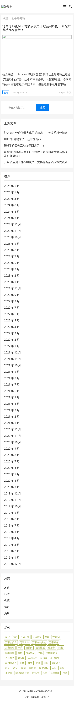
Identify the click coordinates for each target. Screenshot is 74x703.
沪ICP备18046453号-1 (44, 691)
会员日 (29, 647)
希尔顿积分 (56, 657)
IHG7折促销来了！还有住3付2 (22, 139)
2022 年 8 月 (11, 301)
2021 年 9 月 (11, 372)
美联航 (32, 668)
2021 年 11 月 (12, 359)
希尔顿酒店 (11, 662)
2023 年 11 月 (12, 231)
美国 (23, 668)
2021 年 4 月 (11, 404)
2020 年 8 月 (11, 455)
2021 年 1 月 (11, 423)
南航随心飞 (51, 652)
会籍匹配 (40, 647)
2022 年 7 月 (11, 307)
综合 (7, 607)
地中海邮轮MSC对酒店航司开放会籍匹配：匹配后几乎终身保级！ (36, 28)
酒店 (7, 613)
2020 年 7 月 (11, 461)
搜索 (42, 107)
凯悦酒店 (9, 652)
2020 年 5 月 (11, 474)
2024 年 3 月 (11, 218)
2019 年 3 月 (11, 545)
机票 (7, 600)
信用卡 (51, 647)
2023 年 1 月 (11, 282)
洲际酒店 (56, 662)
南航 (40, 652)
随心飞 (35, 673)
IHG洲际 (25, 637)
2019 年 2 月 (11, 551)
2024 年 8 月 (11, 205)
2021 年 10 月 (12, 365)
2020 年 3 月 (11, 487)
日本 (22, 662)
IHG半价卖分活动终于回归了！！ (24, 145)
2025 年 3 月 (11, 199)
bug (7, 637)
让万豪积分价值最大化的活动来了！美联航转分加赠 (35, 133)
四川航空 (32, 657)
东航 (20, 647)
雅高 (45, 673)
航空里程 (43, 668)
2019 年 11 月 (12, 500)
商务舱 (21, 657)
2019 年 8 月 (11, 519)
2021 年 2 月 (11, 416)
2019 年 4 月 (11, 538)
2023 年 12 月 (12, 224)
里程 (62, 668)
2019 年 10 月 (12, 506)
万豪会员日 (11, 642)
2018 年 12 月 (12, 564)
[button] (64, 7)
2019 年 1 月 (11, 557)
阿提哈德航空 (22, 673)
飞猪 (65, 673)
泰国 (38, 662)
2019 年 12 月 (12, 493)
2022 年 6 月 (11, 314)
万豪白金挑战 (39, 642)
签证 (15, 668)
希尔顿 (43, 657)
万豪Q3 (56, 637)
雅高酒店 (54, 673)
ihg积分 (37, 637)
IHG (15, 637)
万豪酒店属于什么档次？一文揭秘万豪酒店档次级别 (35, 162)
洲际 (46, 662)
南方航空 (30, 652)
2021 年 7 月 (11, 384)
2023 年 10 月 (12, 237)
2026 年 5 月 (11, 192)
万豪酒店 (9, 647)
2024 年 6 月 (11, 211)
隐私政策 (35, 697)
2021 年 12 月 (12, 352)
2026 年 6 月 (11, 186)
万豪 (47, 637)
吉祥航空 (9, 657)
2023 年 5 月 (11, 263)
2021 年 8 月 (11, 378)
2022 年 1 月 (11, 346)
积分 (7, 668)
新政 (7, 594)
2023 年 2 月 (11, 275)
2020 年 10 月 (12, 442)
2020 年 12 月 (12, 429)
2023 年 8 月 (11, 250)
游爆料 (30, 691)
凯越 (20, 652)
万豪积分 (53, 642)
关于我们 (45, 697)
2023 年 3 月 (11, 269)
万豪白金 (24, 642)
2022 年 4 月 (11, 327)
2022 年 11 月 (12, 288)
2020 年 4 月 (11, 480)
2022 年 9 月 (11, 295)
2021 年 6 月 (11, 391)
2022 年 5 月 (11, 320)
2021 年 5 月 (11, 397)
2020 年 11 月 (12, 436)
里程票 (8, 673)
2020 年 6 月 (11, 468)
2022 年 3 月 (11, 333)
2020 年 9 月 (11, 448)
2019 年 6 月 (11, 532)
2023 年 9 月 (11, 244)
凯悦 (60, 647)
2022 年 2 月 (11, 339)
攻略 (6, 92)
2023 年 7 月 (11, 256)
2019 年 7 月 (11, 525)
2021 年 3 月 (11, 410)
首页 (26, 697)
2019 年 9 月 (11, 513)
